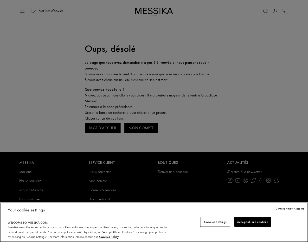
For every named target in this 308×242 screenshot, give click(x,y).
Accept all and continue (252, 222)
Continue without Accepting (290, 208)
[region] (154, 222)
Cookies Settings (215, 222)
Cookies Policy (109, 237)
